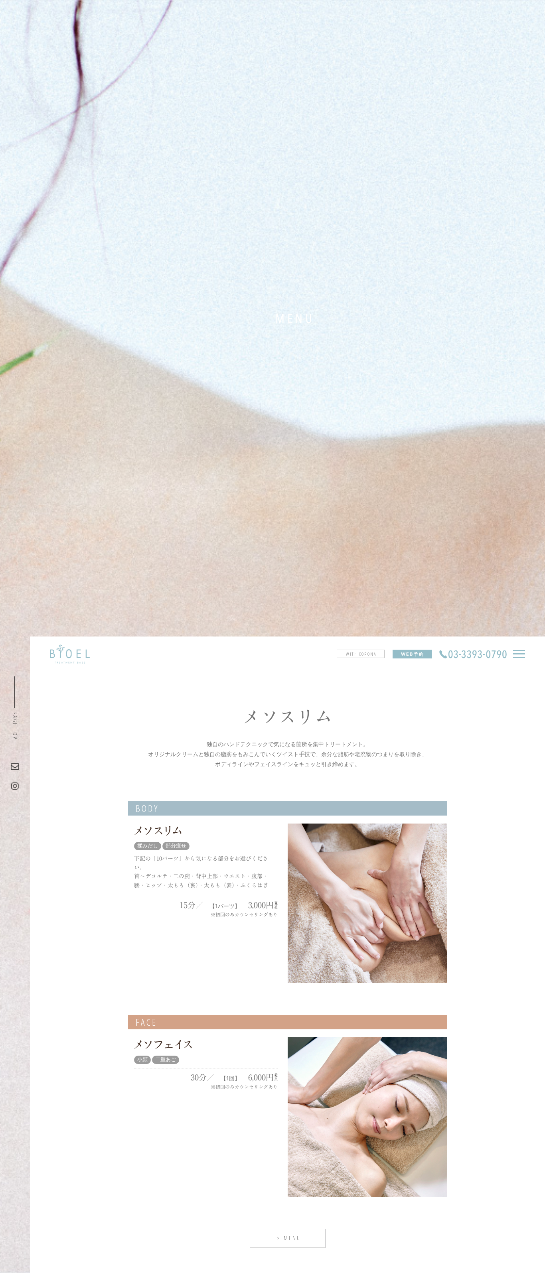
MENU (292, 1238)
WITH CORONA (361, 654)
